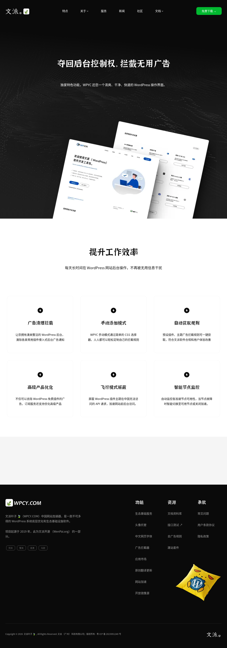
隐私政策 (203, 536)
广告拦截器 (142, 547)
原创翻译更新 (143, 570)
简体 (11, 548)
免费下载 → (209, 11)
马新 (43, 548)
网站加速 (140, 581)
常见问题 (203, 513)
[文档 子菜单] (162, 11)
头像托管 (140, 525)
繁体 (21, 548)
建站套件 (173, 547)
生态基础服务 (143, 513)
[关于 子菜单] (87, 11)
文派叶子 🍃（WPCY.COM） (23, 516)
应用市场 (140, 559)
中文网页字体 (143, 536)
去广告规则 (175, 536)
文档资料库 (175, 513)
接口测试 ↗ (175, 525)
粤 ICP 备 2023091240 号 (109, 634)
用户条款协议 (206, 525)
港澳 (32, 548)
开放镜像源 (142, 593)
